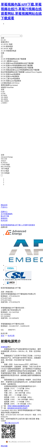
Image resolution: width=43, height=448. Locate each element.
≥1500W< (4, 103)
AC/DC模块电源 (7, 46)
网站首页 (4, 205)
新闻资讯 (4, 218)
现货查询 (31, 225)
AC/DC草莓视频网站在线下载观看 (13, 59)
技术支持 (4, 220)
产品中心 (4, 207)
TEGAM (4, 159)
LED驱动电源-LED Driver (10, 83)
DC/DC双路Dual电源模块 (10, 76)
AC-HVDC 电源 (6, 44)
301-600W (4, 99)
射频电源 (4, 347)
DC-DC (3, 40)
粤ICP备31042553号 (12, 423)
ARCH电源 (5, 169)
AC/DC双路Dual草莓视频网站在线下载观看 (17, 65)
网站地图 (4, 446)
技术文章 (11, 336)
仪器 (2, 53)
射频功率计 (5, 42)
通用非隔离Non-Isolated (9, 85)
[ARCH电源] (10, 284)
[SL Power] (18, 280)
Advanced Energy (7, 157)
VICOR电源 (5, 173)
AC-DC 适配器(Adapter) (9, 61)
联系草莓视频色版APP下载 (11, 225)
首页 (2, 336)
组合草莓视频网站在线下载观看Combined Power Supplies (21, 72)
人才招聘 (24, 225)
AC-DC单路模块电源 (8, 51)
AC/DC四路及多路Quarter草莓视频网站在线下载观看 (20, 70)
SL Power (4, 162)
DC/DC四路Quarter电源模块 (11, 81)
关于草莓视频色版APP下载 (7, 215)
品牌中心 (4, 212)
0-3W (3, 92)
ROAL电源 (5, 171)
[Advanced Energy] (16, 235)
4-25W (3, 93)
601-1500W (5, 101)
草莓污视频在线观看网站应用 (18, 406)
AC (2, 55)
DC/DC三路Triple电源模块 (10, 78)
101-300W (4, 97)
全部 (2, 38)
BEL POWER (5, 167)
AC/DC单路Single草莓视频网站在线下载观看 (17, 63)
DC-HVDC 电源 (6, 48)
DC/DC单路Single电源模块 (10, 74)
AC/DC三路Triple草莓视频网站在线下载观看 (17, 68)
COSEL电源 (5, 164)
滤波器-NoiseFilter (7, 87)
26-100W (4, 95)
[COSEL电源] (10, 270)
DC (2, 57)
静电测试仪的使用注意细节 (18, 408)
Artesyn (3, 161)
